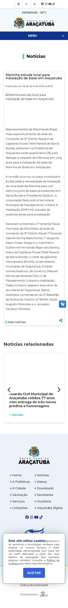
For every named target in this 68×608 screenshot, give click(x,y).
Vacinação (20, 495)
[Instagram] (46, 4)
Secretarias (45, 495)
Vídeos (42, 481)
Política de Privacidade (34, 585)
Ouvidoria (44, 501)
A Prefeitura (21, 481)
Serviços (18, 501)
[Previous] (9, 390)
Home (17, 475)
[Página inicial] (34, 455)
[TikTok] (53, 4)
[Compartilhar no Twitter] (60, 307)
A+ (34, 4)
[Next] (59, 390)
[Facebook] (42, 4)
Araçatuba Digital (50, 508)
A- (26, 4)
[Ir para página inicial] (34, 23)
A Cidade (19, 488)
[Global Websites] (34, 593)
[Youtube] (50, 4)
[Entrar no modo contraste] (19, 4)
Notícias (43, 475)
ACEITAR (34, 573)
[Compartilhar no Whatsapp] (60, 313)
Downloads (45, 488)
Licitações (20, 508)
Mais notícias (17, 322)
